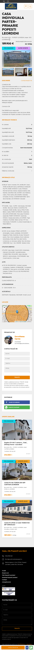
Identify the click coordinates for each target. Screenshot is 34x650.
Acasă (4, 570)
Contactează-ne (26, 80)
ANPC (3, 586)
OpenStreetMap (23, 321)
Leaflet (16, 321)
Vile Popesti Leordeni (8, 575)
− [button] (4, 310)
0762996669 (18, 341)
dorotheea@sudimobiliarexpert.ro (24, 343)
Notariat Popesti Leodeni (9, 577)
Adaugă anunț (6, 582)
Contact (4, 579)
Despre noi (5, 573)
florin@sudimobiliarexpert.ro (8, 1)
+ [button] (4, 307)
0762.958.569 (4, 1)
